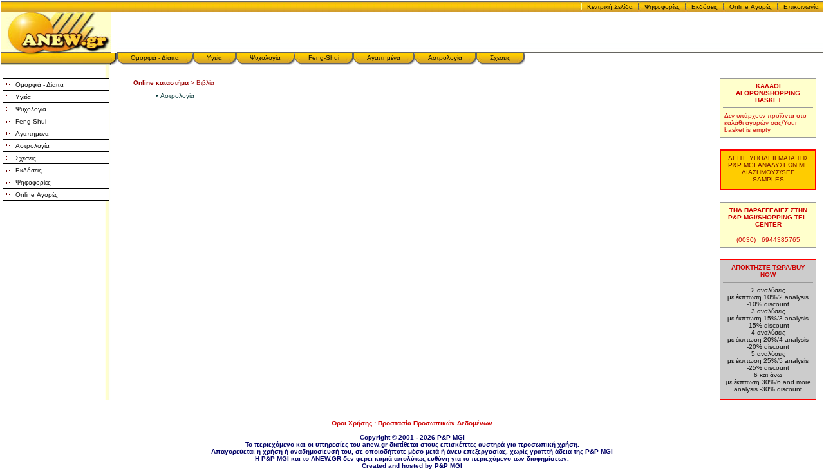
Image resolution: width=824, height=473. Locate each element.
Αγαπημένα (383, 57)
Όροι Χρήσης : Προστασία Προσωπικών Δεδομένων (412, 423)
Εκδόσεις (704, 6)
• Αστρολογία (175, 95)
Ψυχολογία (265, 57)
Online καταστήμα (161, 82)
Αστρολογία (445, 57)
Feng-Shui (323, 57)
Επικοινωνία (801, 6)
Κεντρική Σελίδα (610, 6)
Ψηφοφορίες (662, 6)
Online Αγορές (750, 6)
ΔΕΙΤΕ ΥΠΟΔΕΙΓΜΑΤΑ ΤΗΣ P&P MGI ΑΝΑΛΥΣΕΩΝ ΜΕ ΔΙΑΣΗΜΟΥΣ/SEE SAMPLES (768, 168)
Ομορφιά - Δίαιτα (155, 57)
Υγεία (214, 57)
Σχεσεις (500, 57)
